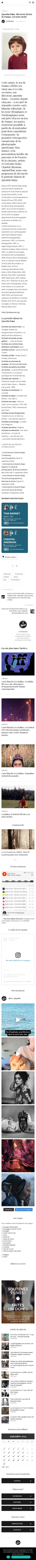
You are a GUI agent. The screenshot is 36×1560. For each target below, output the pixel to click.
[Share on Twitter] (16, 566)
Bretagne (6, 1231)
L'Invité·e (5, 11)
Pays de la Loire (8, 1249)
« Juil (3, 1467)
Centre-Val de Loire (9, 1233)
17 (8, 1456)
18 (13, 1456)
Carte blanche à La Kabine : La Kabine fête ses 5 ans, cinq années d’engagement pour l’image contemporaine (18, 685)
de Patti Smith (18, 364)
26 (18, 1460)
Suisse (5, 1257)
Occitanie (6, 1247)
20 (22, 1456)
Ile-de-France (7, 1241)
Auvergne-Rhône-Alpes (10, 1227)
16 (4, 1456)
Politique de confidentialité (21, 1557)
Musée (16, 577)
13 (22, 1453)
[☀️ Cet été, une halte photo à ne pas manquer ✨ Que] (18, 1087)
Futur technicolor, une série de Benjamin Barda (20, 1400)
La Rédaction (10, 21)
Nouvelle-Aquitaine (9, 1245)
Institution (6, 577)
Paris (5, 580)
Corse (5, 1235)
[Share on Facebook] (12, 566)
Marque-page (10, 557)
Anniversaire (7, 574)
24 (8, 1460)
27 (22, 1460)
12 (18, 1453)
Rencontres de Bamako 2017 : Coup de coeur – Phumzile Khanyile (22, 1336)
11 (13, 1453)
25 (13, 1460)
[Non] (33, 1554)
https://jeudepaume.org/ (11, 312)
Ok (8, 1557)
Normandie (6, 1243)
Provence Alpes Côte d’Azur (12, 1251)
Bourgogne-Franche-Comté (12, 1229)
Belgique (6, 1255)
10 (8, 1453)
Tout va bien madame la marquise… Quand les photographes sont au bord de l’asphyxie (22, 1383)
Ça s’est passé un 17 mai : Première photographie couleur (21, 1409)
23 (4, 1460)
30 (4, 1464)
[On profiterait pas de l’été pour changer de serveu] (18, 1019)
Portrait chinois (15, 580)
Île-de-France (19, 574)
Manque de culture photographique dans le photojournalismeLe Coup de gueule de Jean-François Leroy (22, 1364)
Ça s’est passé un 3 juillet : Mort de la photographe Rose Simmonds (16, 853)
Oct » (7, 1467)
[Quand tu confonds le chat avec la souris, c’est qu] (18, 1053)
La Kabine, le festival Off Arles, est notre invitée (16, 815)
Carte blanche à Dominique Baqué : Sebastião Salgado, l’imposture (21, 1353)
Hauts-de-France (8, 1239)
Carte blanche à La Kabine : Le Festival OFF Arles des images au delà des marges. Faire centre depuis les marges (18, 731)
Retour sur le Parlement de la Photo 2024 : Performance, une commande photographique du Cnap (15, 611)
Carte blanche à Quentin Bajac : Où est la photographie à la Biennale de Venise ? (14, 478)
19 (18, 1456)
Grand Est (6, 1237)
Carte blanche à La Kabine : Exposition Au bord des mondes (18, 774)
